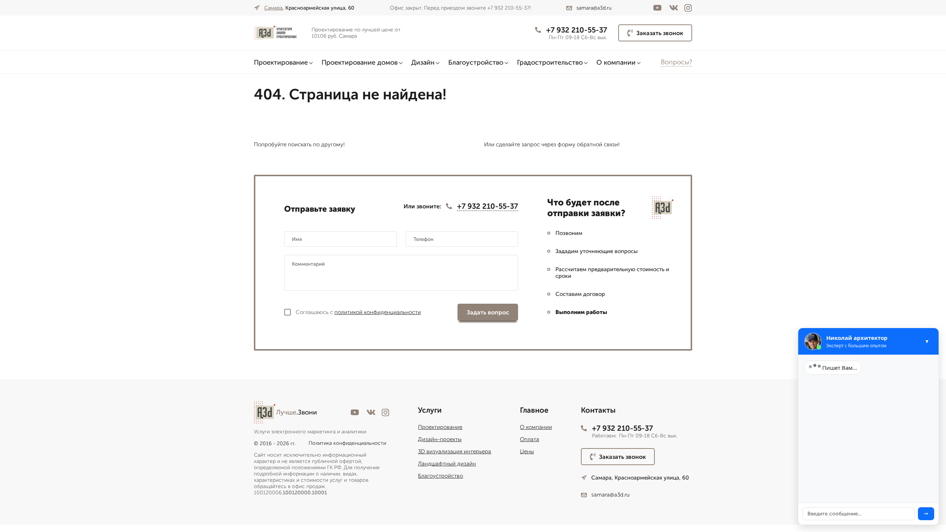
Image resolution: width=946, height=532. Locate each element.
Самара (273, 8)
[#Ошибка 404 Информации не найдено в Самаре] (280, 33)
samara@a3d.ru (594, 8)
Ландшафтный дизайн (447, 463)
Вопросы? (676, 62)
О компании (616, 62)
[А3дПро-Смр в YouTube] (657, 8)
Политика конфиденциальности (347, 443)
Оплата (529, 439)
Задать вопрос (488, 312)
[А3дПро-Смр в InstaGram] (688, 8)
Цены (527, 451)
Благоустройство (475, 62)
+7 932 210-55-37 (576, 29)
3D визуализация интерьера (454, 451)
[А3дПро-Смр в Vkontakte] (674, 8)
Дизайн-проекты (440, 439)
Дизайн (423, 62)
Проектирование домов (359, 62)
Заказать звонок (659, 33)
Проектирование (281, 62)
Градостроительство (550, 62)
